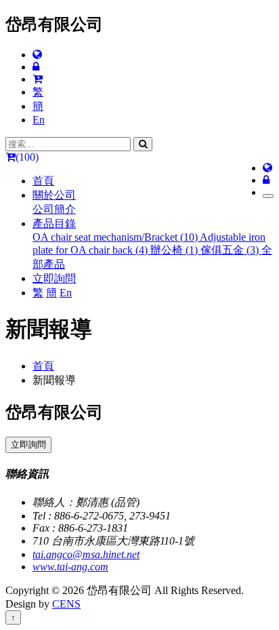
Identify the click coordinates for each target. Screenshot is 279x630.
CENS (66, 604)
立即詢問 (54, 278)
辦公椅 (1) (175, 250)
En (39, 119)
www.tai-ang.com (70, 566)
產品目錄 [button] (54, 223)
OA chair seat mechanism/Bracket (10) (116, 237)
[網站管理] (36, 67)
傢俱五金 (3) (230, 250)
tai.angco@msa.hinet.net (86, 554)
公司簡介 (54, 209)
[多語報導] (37, 54)
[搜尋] (142, 144)
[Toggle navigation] (268, 196)
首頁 (43, 180)
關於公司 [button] (54, 195)
